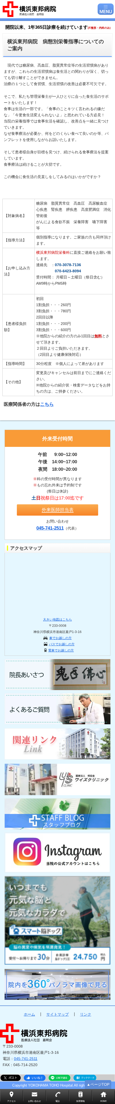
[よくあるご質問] (57, 708)
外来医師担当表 (58, 509)
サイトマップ (57, 1014)
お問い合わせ (34, 1101)
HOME (103, 1101)
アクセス (11, 1101)
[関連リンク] (57, 743)
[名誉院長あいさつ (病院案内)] (57, 674)
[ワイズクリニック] (57, 779)
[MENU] (106, 9)
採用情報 (80, 1101)
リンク (85, 1014)
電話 (57, 1101)
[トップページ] (49, 9)
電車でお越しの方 (61, 650)
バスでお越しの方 (62, 644)
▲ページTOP (98, 1084)
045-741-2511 (25, 1058)
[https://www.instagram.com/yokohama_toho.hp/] (57, 852)
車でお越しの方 (60, 638)
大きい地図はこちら (57, 619)
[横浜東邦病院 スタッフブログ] (57, 813)
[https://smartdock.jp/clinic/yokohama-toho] (57, 920)
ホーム (29, 1014)
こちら (47, 404)
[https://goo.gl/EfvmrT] (57, 984)
